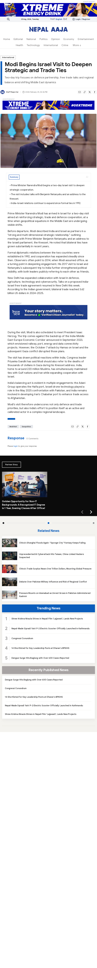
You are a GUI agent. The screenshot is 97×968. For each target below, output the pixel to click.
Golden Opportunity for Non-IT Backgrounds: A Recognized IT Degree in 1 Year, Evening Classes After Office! (23, 505)
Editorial (18, 39)
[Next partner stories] (91, 512)
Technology (33, 45)
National (31, 39)
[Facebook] (94, 92)
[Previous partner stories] (82, 512)
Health (19, 45)
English (59, 19)
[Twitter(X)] (89, 92)
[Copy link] (84, 92)
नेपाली (52, 19)
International (51, 45)
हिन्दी (65, 19)
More (76, 45)
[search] (8, 19)
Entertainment (86, 39)
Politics (43, 39)
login (16, 446)
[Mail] (79, 92)
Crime (65, 45)
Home (6, 39)
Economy (68, 39)
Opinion (55, 39)
